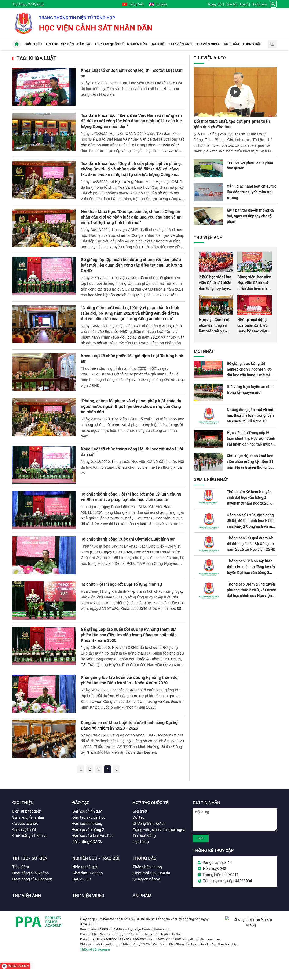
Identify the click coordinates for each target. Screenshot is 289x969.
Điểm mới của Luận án (151, 873)
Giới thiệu (22, 802)
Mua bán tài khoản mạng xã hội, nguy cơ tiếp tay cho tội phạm (250, 216)
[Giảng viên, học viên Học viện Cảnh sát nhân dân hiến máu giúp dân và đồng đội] (254, 262)
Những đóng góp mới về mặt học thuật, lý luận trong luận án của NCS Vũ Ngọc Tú (251, 415)
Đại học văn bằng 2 (88, 829)
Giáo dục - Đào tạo (87, 873)
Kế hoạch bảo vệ (146, 879)
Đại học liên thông (87, 823)
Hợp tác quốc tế (150, 802)
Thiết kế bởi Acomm (95, 949)
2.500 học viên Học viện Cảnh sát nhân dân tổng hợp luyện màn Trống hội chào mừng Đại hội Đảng (215, 288)
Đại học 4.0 (81, 879)
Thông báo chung (147, 867)
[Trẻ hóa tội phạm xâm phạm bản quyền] (208, 168)
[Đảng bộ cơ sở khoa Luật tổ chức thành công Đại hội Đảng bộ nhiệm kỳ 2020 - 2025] (44, 739)
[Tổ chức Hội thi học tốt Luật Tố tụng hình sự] (44, 600)
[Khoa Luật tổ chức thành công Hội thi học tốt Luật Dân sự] (44, 87)
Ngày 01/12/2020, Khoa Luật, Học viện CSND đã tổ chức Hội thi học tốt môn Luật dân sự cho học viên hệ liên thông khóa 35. (132, 467)
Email (244, 4)
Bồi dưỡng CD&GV (87, 841)
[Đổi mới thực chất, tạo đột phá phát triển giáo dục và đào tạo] (235, 92)
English (161, 4)
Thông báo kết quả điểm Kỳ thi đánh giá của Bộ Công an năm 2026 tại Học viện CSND (251, 544)
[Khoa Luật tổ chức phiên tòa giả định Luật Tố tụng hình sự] (44, 372)
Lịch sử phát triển (26, 811)
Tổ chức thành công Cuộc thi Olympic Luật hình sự (128, 539)
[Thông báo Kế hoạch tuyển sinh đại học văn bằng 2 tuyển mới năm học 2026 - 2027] (208, 498)
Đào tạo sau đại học (88, 817)
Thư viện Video (210, 57)
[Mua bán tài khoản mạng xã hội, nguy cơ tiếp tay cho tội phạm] (208, 216)
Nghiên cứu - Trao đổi (96, 858)
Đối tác (138, 817)
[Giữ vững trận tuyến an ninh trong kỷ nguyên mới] (208, 392)
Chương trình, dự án (149, 823)
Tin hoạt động (144, 835)
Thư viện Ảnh (208, 237)
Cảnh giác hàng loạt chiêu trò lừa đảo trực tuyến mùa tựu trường (251, 192)
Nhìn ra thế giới (85, 867)
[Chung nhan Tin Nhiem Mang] (251, 925)
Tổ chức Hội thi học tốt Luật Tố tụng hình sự (121, 584)
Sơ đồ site (259, 4)
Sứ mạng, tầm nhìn (28, 817)
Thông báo (145, 858)
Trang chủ (214, 4)
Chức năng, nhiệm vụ (30, 835)
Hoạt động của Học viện (32, 879)
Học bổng (141, 841)
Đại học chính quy (87, 811)
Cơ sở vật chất (24, 829)
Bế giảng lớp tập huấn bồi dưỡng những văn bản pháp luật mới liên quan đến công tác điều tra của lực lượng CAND (131, 265)
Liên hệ (231, 4)
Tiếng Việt (136, 4)
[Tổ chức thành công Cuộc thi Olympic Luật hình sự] (44, 555)
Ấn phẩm (142, 895)
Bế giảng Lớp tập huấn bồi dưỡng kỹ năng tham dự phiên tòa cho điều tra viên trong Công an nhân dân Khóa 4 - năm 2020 (129, 635)
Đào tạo (81, 802)
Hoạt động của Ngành (30, 873)
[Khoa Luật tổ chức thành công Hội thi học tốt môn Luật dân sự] (44, 465)
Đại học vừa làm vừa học (92, 835)
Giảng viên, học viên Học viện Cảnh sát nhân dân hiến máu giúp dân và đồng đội (254, 288)
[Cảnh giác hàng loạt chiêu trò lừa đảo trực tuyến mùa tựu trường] (208, 192)
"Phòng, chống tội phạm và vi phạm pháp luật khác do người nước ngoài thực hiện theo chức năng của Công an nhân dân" (131, 406)
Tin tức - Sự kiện (30, 858)
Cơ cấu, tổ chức (25, 823)
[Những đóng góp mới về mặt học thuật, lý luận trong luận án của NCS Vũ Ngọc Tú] (208, 416)
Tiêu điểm (20, 867)
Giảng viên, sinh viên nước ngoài (159, 829)
